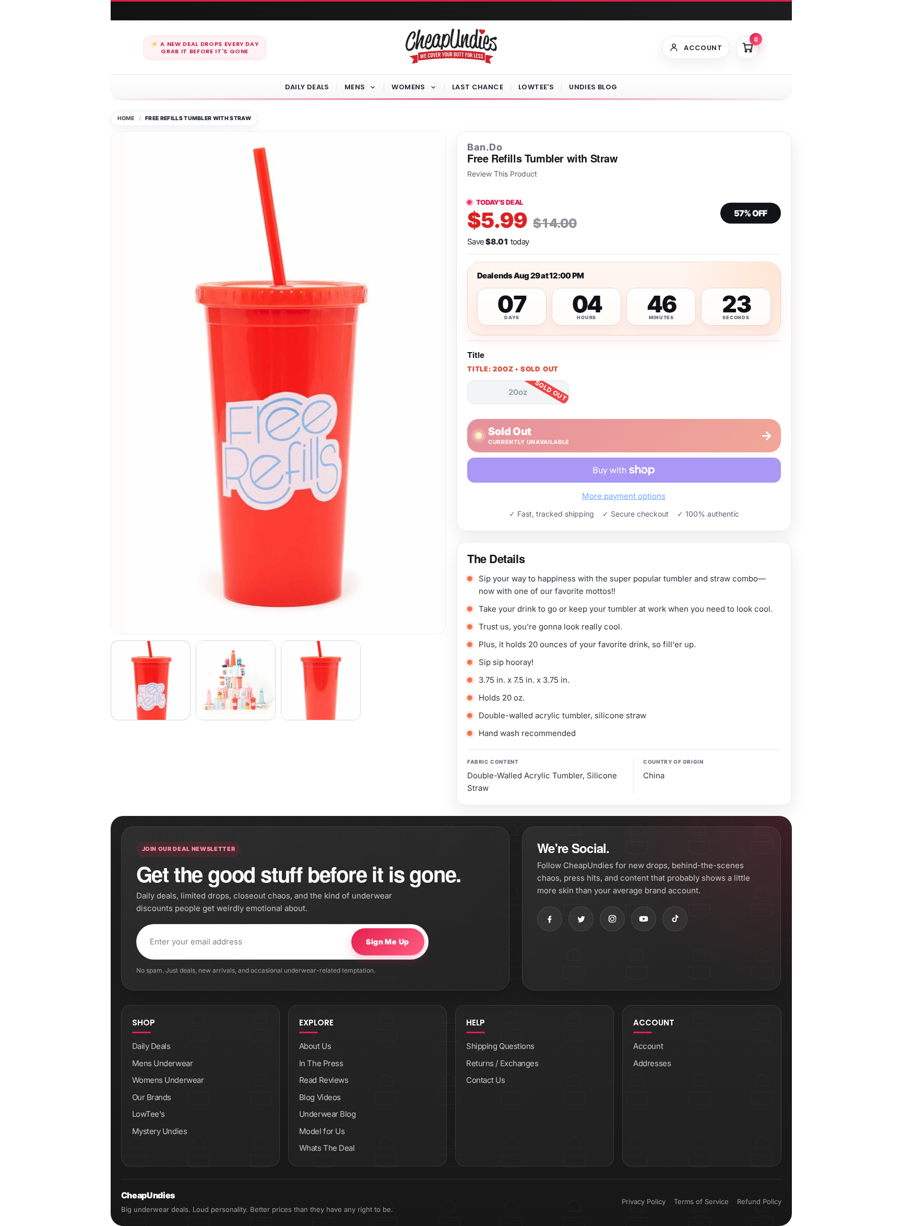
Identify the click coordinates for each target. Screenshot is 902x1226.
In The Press (321, 1063)
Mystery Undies (159, 1131)
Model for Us (322, 1131)
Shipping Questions (500, 1046)
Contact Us (485, 1080)
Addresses (652, 1063)
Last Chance (477, 87)
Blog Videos (320, 1097)
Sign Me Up (387, 941)
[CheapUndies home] (451, 46)
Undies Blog (593, 87)
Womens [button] (408, 87)
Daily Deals (307, 87)
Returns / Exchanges (502, 1063)
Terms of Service (701, 1201)
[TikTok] (674, 918)
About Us (315, 1046)
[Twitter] (581, 918)
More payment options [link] (624, 496)
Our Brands (152, 1097)
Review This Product (502, 174)
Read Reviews (324, 1080)
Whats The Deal (327, 1148)
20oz (518, 392)
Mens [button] (355, 87)
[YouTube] (643, 918)
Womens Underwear (168, 1080)
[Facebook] (549, 918)
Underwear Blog (327, 1114)
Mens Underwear (162, 1063)
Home (126, 118)
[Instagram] (612, 918)
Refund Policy (759, 1201)
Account (648, 1046)
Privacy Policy (644, 1201)
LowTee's (536, 87)
